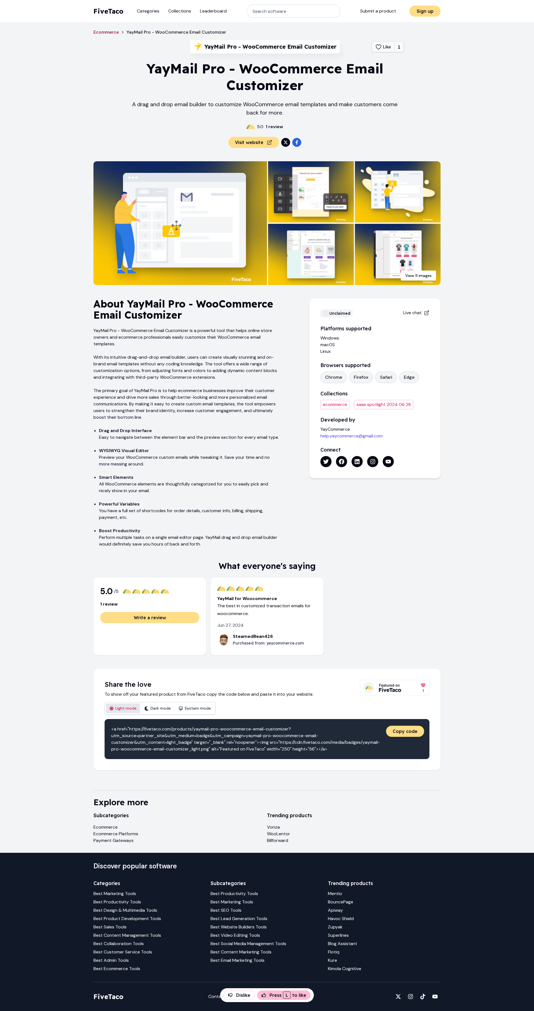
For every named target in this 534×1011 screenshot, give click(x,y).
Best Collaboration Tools (118, 943)
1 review (274, 127)
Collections (179, 11)
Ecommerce (106, 32)
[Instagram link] (372, 461)
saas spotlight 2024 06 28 (384, 404)
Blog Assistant (342, 943)
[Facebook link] (341, 461)
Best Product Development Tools (127, 918)
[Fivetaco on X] (398, 996)
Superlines (338, 935)
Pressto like (288, 995)
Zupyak (335, 927)
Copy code (405, 731)
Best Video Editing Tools (235, 935)
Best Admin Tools (111, 960)
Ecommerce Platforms (115, 834)
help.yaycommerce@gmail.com (351, 436)
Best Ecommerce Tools (116, 969)
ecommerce (335, 404)
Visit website (249, 142)
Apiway (335, 910)
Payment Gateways (113, 840)
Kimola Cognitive (344, 969)
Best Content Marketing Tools (241, 952)
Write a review (150, 617)
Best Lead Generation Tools (239, 918)
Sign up (425, 11)
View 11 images (418, 275)
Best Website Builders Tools (239, 927)
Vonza (273, 827)
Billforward (277, 840)
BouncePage (340, 902)
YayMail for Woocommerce (247, 598)
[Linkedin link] (357, 461)
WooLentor (278, 834)
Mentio (335, 893)
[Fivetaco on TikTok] (422, 996)
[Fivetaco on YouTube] (435, 996)
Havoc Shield (341, 918)
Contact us (219, 996)
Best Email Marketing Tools (237, 960)
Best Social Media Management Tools (248, 943)
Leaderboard (213, 11)
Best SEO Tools (226, 910)
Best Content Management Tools (127, 935)
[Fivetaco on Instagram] (410, 996)
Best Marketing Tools (114, 893)
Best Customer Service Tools (122, 952)
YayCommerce (335, 429)
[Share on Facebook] (296, 142)
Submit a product (378, 11)
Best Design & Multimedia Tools (125, 910)
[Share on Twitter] (285, 142)
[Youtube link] (388, 461)
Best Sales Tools (110, 927)
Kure (332, 960)
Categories (148, 11)
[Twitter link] (326, 461)
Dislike (243, 995)
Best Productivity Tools (117, 902)
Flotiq (333, 952)
